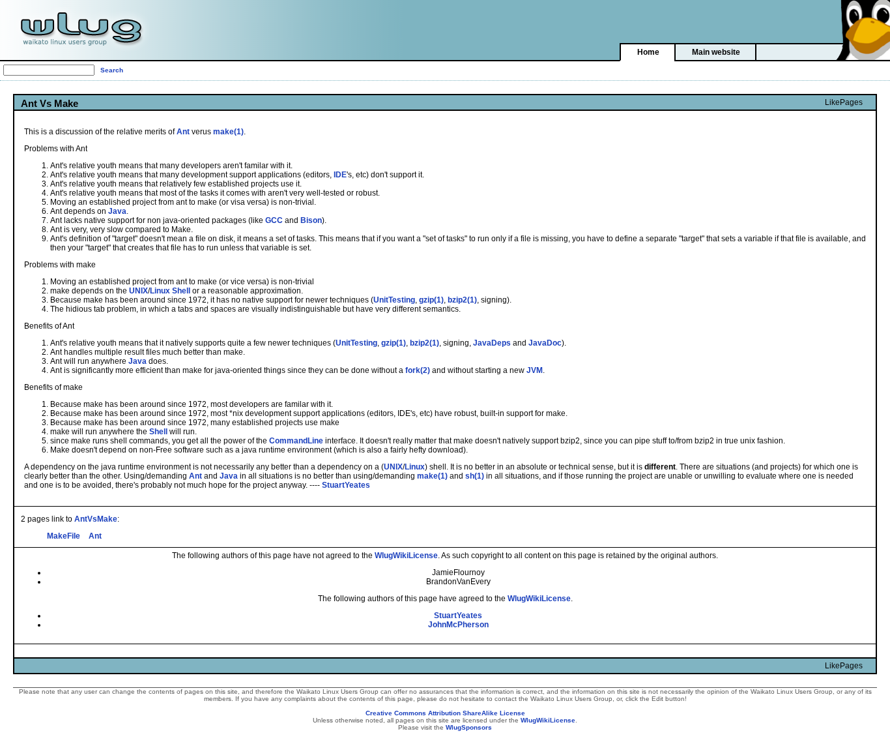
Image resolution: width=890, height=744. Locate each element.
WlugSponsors (469, 727)
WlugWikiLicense (406, 555)
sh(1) (474, 476)
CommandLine (296, 440)
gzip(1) (431, 300)
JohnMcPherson (458, 624)
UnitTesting (394, 300)
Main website (716, 52)
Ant (183, 131)
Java (117, 211)
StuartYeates (346, 485)
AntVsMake (95, 519)
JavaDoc (545, 343)
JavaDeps (492, 343)
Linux (160, 290)
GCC (274, 220)
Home (648, 52)
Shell (181, 290)
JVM (534, 370)
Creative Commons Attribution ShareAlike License (445, 713)
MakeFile (63, 536)
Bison (311, 220)
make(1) (228, 131)
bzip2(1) (462, 300)
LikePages (844, 102)
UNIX (138, 290)
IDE (340, 174)
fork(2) (417, 370)
